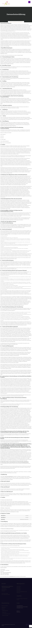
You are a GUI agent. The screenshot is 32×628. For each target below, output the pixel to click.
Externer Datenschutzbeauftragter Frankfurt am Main (15, 467)
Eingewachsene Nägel (5, 615)
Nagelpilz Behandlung (5, 610)
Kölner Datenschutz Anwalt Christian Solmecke (6, 468)
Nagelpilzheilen (4, 607)
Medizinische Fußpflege (5, 605)
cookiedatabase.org (12, 576)
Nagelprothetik (4, 612)
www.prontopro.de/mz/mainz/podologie (22, 606)
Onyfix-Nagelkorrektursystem (6, 613)
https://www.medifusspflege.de (9, 476)
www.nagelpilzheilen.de (20, 605)
